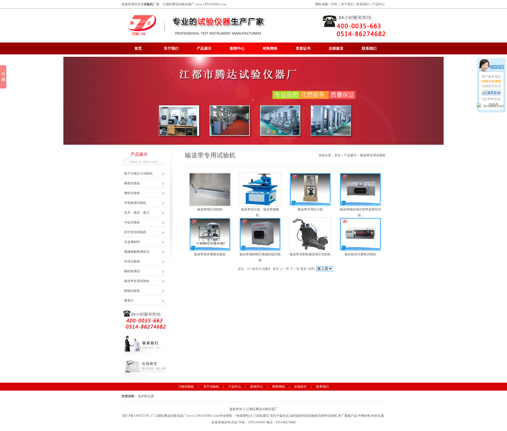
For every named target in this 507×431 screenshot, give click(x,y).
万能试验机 (186, 386)
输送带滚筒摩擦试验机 (210, 254)
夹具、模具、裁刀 (136, 212)
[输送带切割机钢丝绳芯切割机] (310, 234)
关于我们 (347, 4)
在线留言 (336, 48)
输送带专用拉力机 (310, 209)
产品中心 (378, 4)
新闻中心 (237, 48)
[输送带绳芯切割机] (210, 189)
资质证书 (303, 48)
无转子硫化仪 (279, 416)
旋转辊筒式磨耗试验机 (360, 254)
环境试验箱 (132, 261)
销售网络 (270, 48)
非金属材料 (132, 242)
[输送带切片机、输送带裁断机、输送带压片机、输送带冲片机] (260, 189)
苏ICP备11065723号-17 (138, 416)
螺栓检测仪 (132, 271)
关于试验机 (211, 386)
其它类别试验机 (135, 232)
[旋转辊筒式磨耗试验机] (360, 234)
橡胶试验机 (132, 183)
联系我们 (362, 4)
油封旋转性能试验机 (304, 416)
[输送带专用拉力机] (310, 189)
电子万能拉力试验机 (138, 173)
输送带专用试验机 (136, 281)
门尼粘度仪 (261, 416)
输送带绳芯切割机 (210, 209)
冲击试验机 (132, 222)
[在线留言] (491, 92)
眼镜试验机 (132, 291)
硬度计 (129, 300)
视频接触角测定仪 (136, 252)
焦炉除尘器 (146, 396)
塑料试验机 (132, 193)
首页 (138, 48)
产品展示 (204, 48)
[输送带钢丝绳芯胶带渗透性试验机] (360, 189)
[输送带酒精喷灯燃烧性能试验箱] (260, 234)
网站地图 (321, 4)
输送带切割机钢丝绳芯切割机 (310, 254)
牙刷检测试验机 (135, 203)
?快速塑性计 (243, 416)
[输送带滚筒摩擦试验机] (210, 234)
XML (334, 4)
